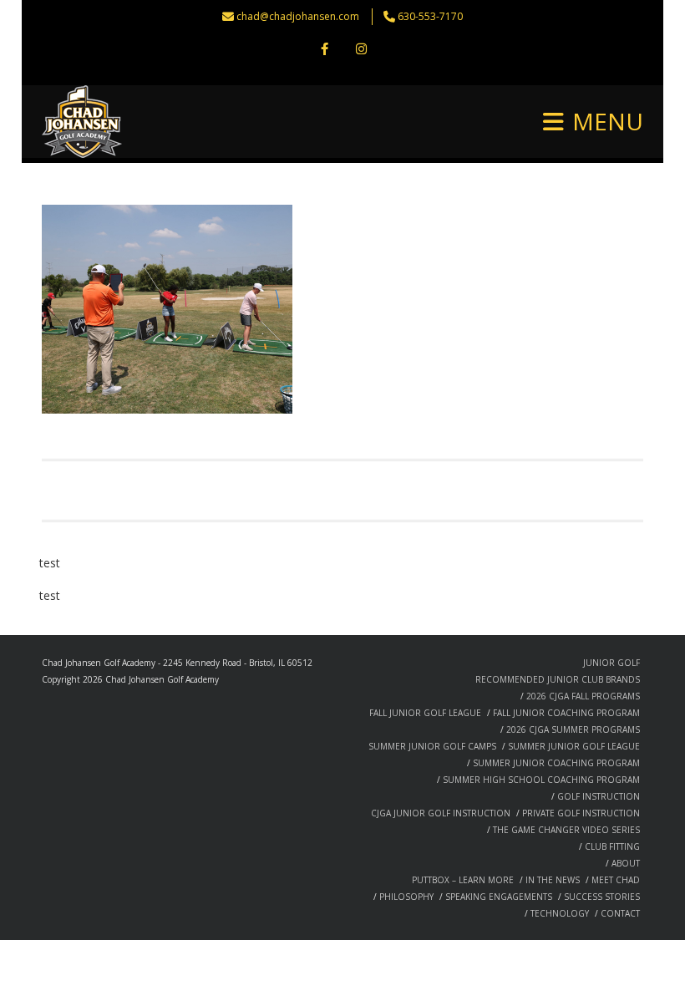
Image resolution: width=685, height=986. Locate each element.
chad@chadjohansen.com (297, 16)
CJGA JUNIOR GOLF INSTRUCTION (440, 813)
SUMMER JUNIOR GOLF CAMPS (432, 746)
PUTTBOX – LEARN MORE (463, 880)
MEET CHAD (615, 880)
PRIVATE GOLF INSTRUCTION (581, 813)
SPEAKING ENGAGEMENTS (498, 896)
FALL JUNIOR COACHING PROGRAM (566, 713)
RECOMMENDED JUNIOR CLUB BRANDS (557, 679)
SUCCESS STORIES (602, 896)
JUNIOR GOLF (611, 662)
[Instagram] (361, 50)
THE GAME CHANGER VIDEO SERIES (566, 830)
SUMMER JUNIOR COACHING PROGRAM (556, 763)
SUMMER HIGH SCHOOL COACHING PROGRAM (541, 779)
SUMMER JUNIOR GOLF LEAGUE (574, 746)
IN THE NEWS (552, 880)
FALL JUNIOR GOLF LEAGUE (425, 713)
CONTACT (620, 913)
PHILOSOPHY (406, 896)
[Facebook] (324, 50)
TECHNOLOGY (559, 913)
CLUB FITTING (612, 846)
